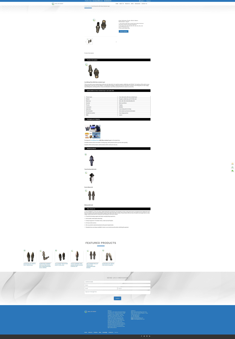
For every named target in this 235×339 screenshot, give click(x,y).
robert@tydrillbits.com (138, 317)
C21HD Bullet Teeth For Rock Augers (108, 264)
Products (127, 3)
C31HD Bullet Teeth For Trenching (29, 264)
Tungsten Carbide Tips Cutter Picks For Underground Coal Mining (45, 265)
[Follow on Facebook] (141, 336)
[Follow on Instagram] (147, 336)
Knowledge (137, 3)
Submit (117, 298)
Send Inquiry (123, 31)
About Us (121, 3)
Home (117, 3)
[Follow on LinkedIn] (150, 336)
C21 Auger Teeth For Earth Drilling (61, 264)
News (132, 3)
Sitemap (116, 332)
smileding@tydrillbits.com (139, 319)
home (85, 6)
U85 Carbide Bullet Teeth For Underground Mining (92, 265)
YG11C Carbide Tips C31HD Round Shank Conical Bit (77, 265)
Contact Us (144, 3)
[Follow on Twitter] (144, 336)
